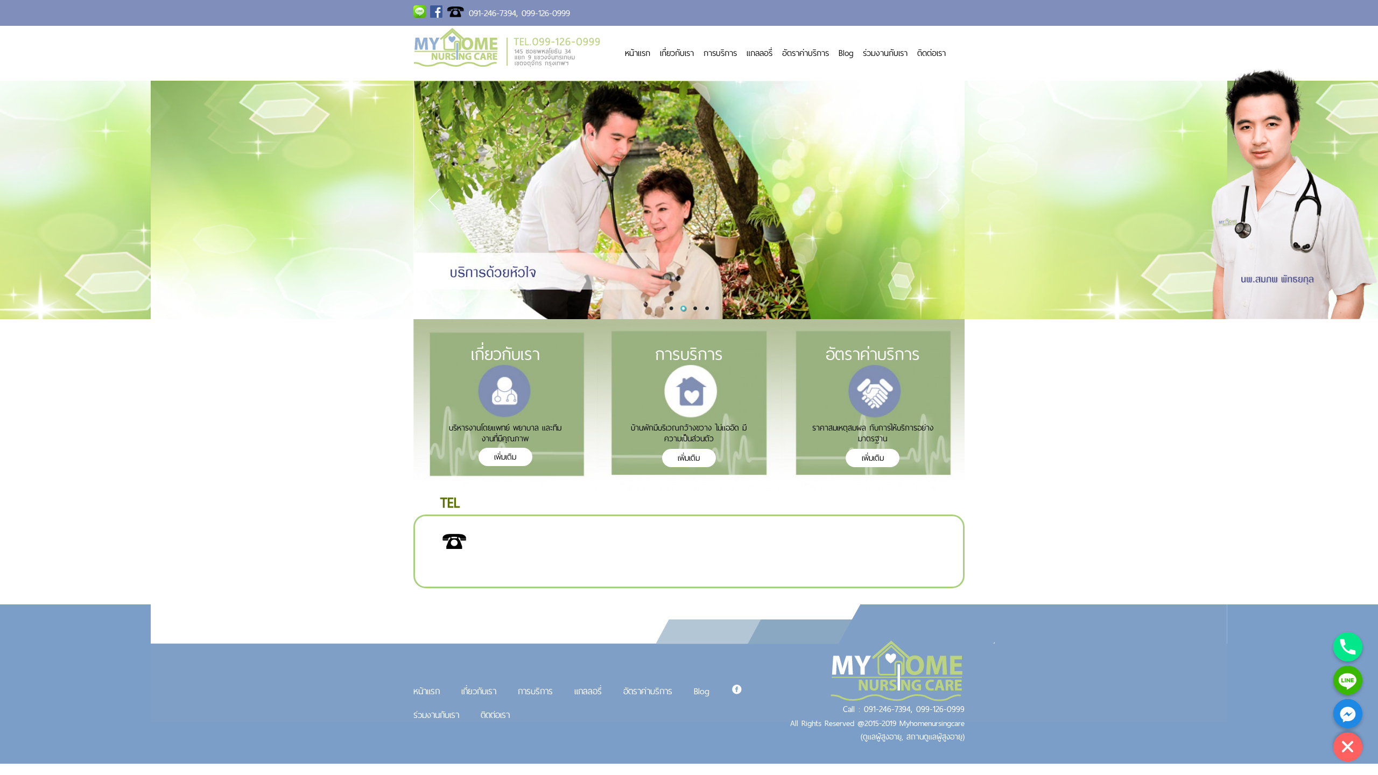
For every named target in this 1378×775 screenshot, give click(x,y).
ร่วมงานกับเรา (885, 53)
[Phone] (1347, 646)
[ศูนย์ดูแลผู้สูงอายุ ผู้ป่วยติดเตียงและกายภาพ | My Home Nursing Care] (507, 63)
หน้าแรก (637, 53)
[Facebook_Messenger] (1347, 713)
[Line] (1347, 680)
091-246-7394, (493, 12)
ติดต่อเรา (931, 53)
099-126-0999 (546, 12)
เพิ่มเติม (505, 456)
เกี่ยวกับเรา (677, 53)
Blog (846, 53)
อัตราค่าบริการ (805, 53)
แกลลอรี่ (759, 53)
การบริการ (720, 53)
